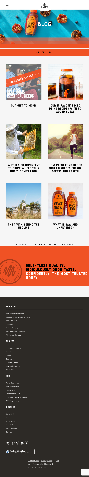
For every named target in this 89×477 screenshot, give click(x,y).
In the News (10, 421)
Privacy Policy (47, 461)
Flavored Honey (12, 328)
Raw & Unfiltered (12, 386)
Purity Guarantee (12, 383)
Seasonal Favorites (13, 366)
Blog (51, 52)
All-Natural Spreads (13, 335)
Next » (70, 245)
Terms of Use (33, 461)
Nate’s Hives (10, 390)
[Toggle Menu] (7, 5)
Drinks (8, 355)
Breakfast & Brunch (13, 348)
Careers (9, 432)
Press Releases (11, 425)
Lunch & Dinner (12, 362)
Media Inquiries (11, 428)
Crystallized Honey (13, 394)
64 (50, 245)
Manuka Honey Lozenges (15, 331)
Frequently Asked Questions (16, 397)
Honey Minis (10, 324)
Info (8, 376)
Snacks (8, 352)
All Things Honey (12, 401)
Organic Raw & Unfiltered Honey (18, 317)
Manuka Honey (11, 321)
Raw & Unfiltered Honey (15, 313)
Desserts (9, 359)
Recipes (10, 341)
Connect (10, 407)
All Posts (40, 52)
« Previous (21, 245)
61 (36, 245)
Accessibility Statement (43, 464)
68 (63, 245)
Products (11, 306)
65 (55, 245)
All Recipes (10, 370)
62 (40, 245)
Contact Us (10, 414)
